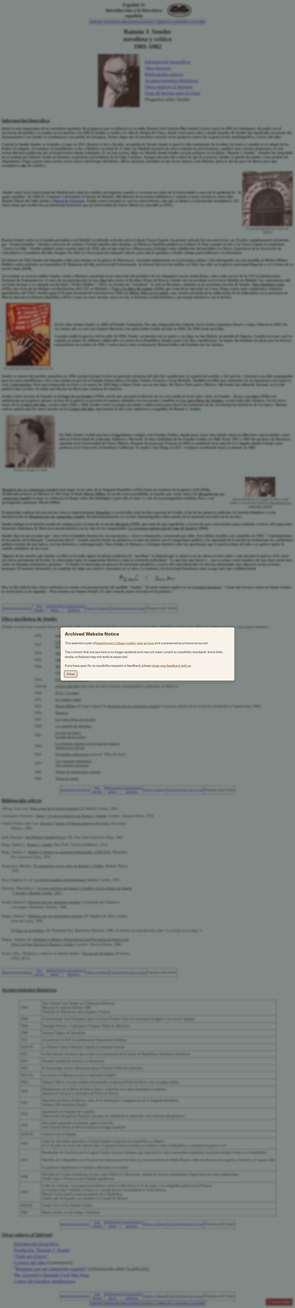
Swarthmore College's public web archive (125, 643)
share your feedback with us (171, 666)
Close (71, 674)
